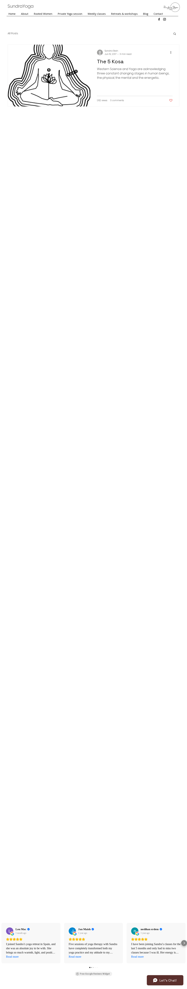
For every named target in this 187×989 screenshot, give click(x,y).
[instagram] (164, 19)
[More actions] (172, 52)
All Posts (13, 33)
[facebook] (159, 19)
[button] (174, 34)
